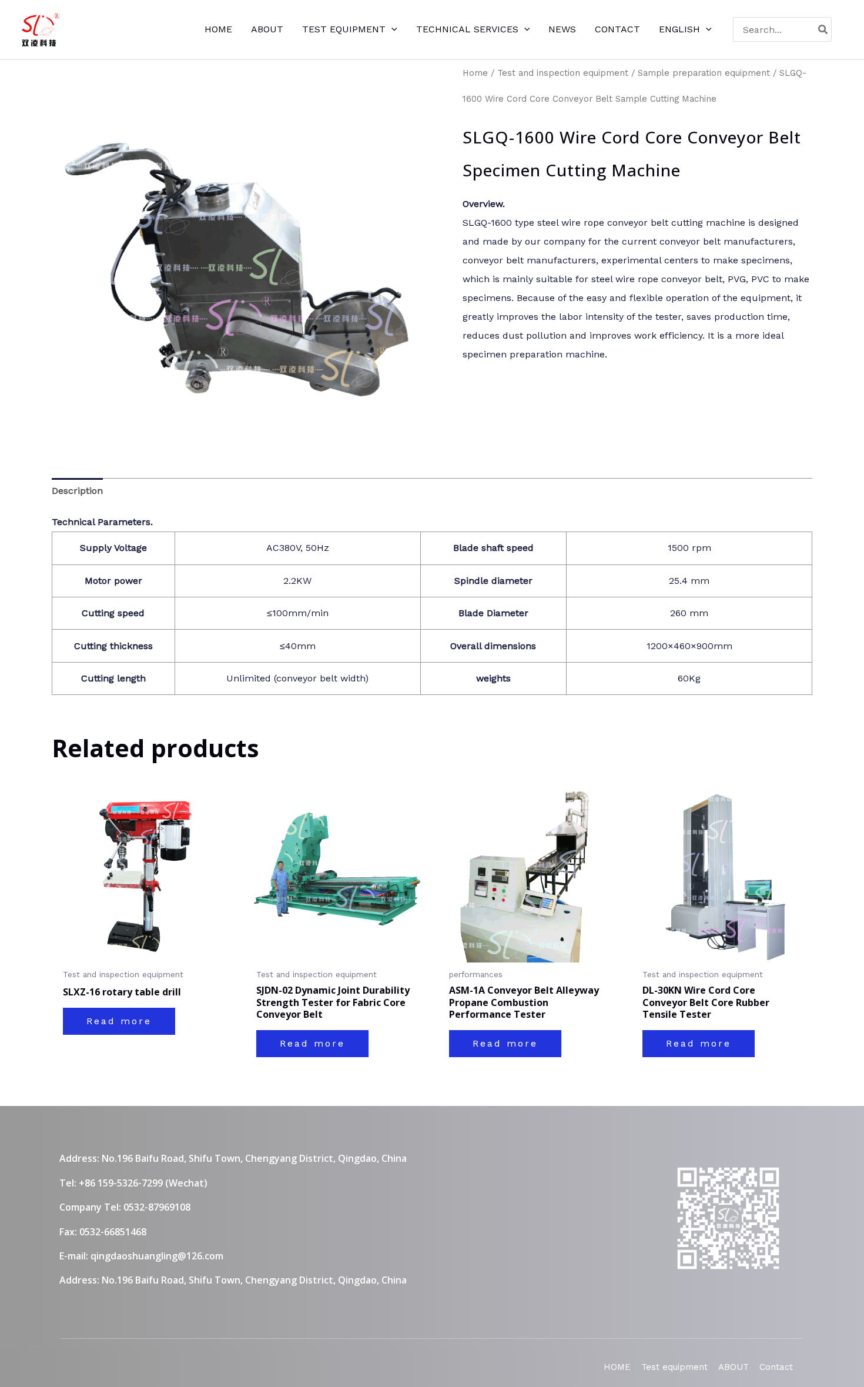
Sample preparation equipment (704, 73)
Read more (119, 1021)
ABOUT (733, 1367)
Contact (776, 1367)
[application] (391, 29)
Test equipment (674, 1367)
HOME (617, 1367)
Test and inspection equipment (562, 73)
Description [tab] (77, 490)
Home (475, 73)
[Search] (823, 29)
